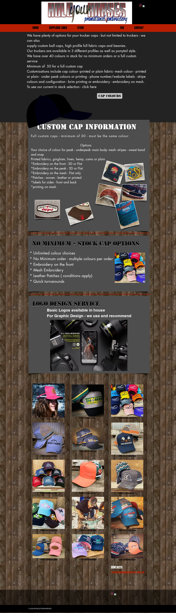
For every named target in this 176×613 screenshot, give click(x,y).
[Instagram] (140, 5)
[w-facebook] (144, 6)
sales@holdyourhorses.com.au (127, 572)
